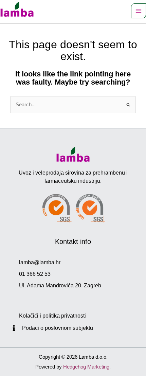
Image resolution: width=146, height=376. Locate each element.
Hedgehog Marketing (86, 367)
